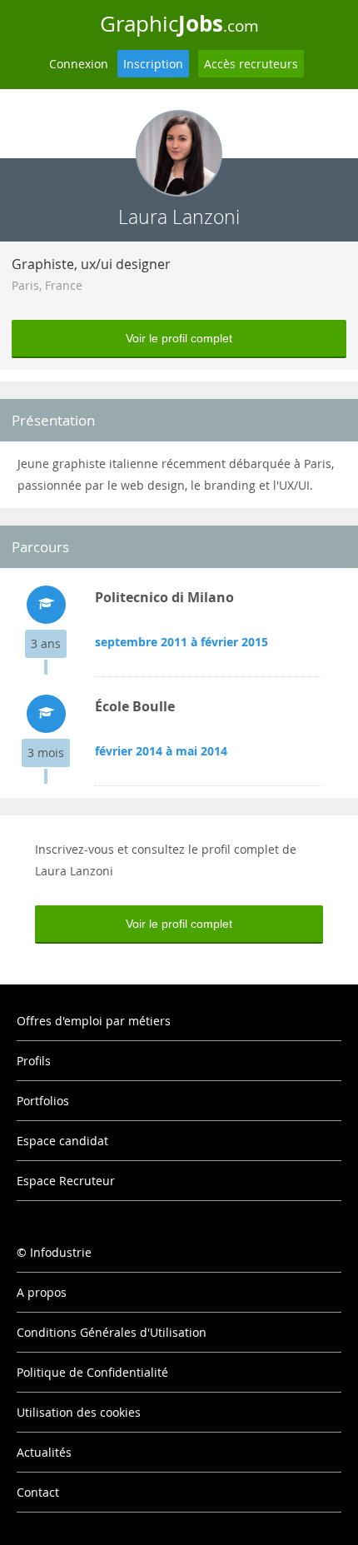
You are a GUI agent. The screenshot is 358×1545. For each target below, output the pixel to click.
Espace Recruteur (66, 1181)
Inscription (153, 64)
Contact (38, 1492)
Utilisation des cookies (79, 1412)
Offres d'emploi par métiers (94, 1021)
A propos (42, 1292)
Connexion (78, 64)
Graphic (179, 23)
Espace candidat (62, 1141)
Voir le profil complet (179, 338)
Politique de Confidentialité (92, 1372)
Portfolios (43, 1101)
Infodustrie (61, 1252)
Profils (34, 1061)
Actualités (44, 1452)
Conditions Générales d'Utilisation (111, 1332)
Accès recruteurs (251, 64)
